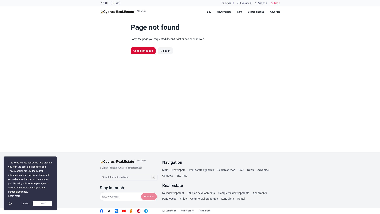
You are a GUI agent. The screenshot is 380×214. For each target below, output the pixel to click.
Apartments (260, 193)
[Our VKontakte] (116, 211)
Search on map (256, 11)
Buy (209, 11)
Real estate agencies (201, 169)
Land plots (227, 198)
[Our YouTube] (124, 211)
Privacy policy (187, 211)
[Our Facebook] (101, 211)
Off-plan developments (201, 193)
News (250, 169)
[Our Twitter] (109, 211)
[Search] (153, 177)
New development (173, 193)
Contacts (167, 175)
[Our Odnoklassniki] (131, 211)
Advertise (275, 11)
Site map (181, 175)
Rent (239, 11)
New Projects (224, 11)
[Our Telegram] (146, 211)
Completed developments (233, 193)
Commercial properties (204, 198)
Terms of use (204, 211)
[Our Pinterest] (138, 211)
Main (165, 169)
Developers (178, 169)
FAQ (241, 169)
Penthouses (169, 198)
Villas (183, 198)
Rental (241, 198)
